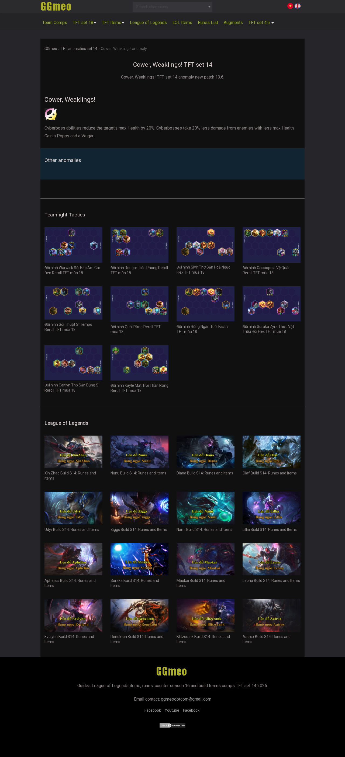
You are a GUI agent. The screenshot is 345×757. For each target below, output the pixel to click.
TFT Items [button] (111, 22)
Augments (233, 22)
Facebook (152, 710)
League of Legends (148, 22)
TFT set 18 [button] (83, 22)
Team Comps (54, 22)
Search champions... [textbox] (153, 7)
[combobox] (173, 7)
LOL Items (182, 22)
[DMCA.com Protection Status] (172, 726)
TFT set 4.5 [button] (260, 22)
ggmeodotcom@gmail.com (186, 699)
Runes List (208, 22)
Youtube (172, 710)
